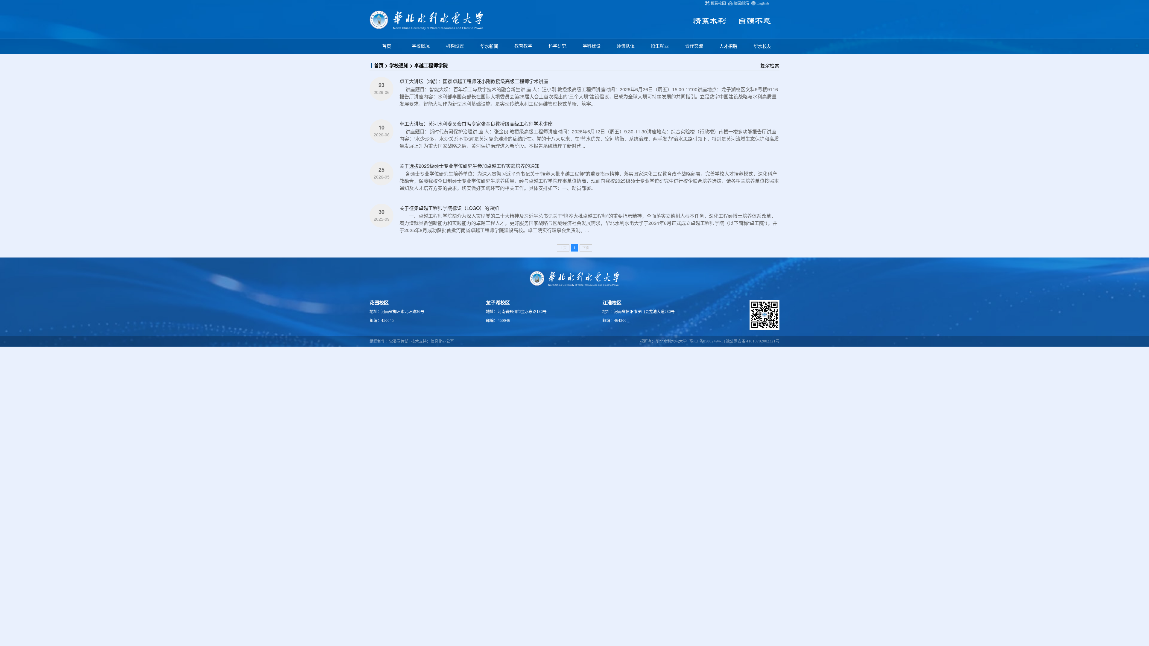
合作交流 (694, 46)
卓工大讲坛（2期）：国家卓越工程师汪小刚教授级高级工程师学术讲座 (473, 81)
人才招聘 (728, 46)
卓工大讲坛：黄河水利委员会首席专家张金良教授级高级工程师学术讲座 (476, 123)
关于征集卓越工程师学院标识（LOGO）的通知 (449, 208)
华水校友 (762, 46)
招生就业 (660, 46)
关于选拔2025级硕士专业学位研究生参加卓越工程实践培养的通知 (469, 165)
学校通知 (398, 65)
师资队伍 (626, 46)
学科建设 (592, 46)
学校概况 (421, 46)
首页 (386, 46)
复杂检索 (769, 65)
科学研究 (557, 46)
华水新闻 (489, 46)
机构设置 (455, 46)
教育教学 (523, 46)
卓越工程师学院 (431, 65)
